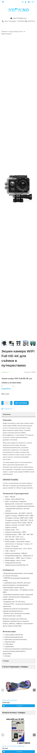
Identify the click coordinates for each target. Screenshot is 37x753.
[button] (2, 343)
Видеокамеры (6, 34)
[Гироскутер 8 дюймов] (18, 685)
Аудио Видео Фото (16, 31)
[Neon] (18, 10)
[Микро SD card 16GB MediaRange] (18, 731)
